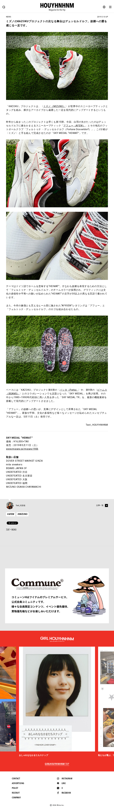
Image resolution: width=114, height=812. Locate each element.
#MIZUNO (22, 514)
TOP (8, 529)
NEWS (13, 529)
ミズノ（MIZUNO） (54, 106)
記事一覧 (99, 505)
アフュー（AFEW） (74, 125)
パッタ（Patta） (69, 389)
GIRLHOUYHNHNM (57, 764)
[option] (57, 702)
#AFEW (10, 514)
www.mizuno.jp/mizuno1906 (22, 448)
